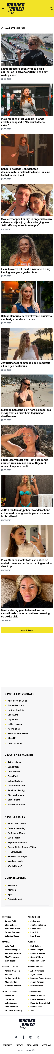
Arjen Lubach (14, 762)
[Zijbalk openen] (2, 8)
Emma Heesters (16, 705)
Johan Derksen (15, 781)
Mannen (12, 890)
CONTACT (7, 1045)
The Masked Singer (17, 856)
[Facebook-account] (23, 1037)
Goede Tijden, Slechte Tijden (22, 847)
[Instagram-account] (30, 1037)
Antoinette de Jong (17, 701)
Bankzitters (13, 767)
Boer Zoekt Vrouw (17, 823)
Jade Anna (13, 715)
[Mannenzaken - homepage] (15, 8)
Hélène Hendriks (16, 710)
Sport (10, 894)
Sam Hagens (14, 800)
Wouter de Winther (17, 804)
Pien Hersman (15, 743)
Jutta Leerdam (15, 724)
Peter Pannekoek (16, 785)
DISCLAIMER (32, 1045)
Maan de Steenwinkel (18, 733)
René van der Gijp (16, 790)
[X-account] (16, 1037)
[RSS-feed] (38, 1037)
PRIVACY (19, 1045)
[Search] (51, 8)
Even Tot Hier (14, 838)
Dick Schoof (14, 771)
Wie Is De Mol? (15, 866)
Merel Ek (12, 738)
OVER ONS (46, 1045)
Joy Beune (13, 719)
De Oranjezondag (16, 828)
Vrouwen (12, 885)
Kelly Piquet (14, 729)
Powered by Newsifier (27, 1050)
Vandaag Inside (15, 861)
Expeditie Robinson (17, 842)
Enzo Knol (13, 776)
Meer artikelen (27, 630)
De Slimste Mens (16, 833)
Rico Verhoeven (16, 795)
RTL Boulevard (15, 852)
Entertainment (15, 899)
